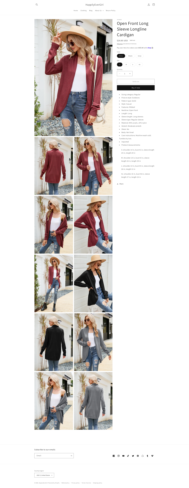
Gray (141, 56)
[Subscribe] (71, 455)
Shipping (119, 44)
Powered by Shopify (54, 483)
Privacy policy (76, 483)
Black (131, 56)
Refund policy (65, 483)
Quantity (119, 69)
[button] (36, 4)
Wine (122, 56)
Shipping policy (97, 483)
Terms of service (86, 483)
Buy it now (136, 88)
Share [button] (121, 184)
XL (141, 64)
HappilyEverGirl (43, 483)
